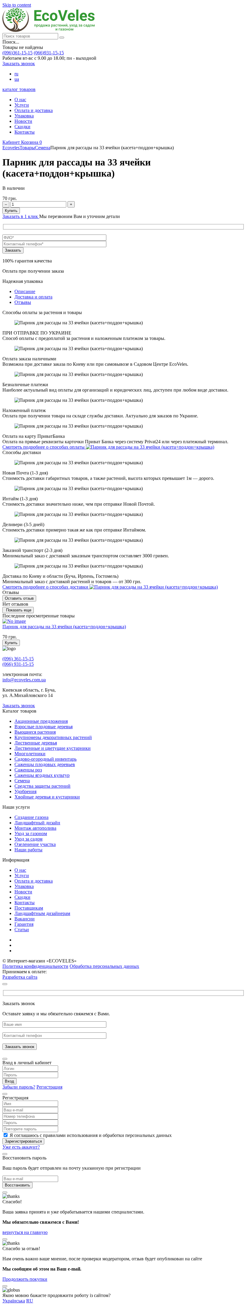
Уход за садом (28, 838)
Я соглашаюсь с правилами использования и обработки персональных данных (91, 1135)
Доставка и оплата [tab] (33, 296)
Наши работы (28, 849)
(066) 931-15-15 (18, 664)
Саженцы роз (28, 769)
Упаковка (24, 115)
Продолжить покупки (24, 1279)
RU (29, 1300)
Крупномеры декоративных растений (53, 737)
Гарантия (23, 924)
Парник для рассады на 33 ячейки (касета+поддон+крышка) (64, 626)
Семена (22, 780)
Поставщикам (28, 908)
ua (16, 79)
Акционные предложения (41, 721)
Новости (23, 121)
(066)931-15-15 (49, 52)
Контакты (24, 132)
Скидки (22, 126)
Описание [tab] (24, 291)
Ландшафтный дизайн (37, 822)
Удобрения (25, 791)
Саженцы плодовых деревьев (44, 764)
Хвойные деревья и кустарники (47, 796)
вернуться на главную (25, 1232)
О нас (20, 99)
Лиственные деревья (35, 742)
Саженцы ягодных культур (42, 775)
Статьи (21, 929)
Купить (11, 210)
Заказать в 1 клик (20, 216)
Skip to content (16, 5)
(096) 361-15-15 (18, 658)
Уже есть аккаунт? (21, 1147)
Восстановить (17, 1185)
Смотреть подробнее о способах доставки (45, 586)
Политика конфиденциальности (35, 966)
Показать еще (18, 610)
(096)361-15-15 (17, 52)
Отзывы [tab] (22, 302)
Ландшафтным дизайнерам (42, 913)
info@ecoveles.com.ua (24, 679)
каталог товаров (19, 89)
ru (16, 73)
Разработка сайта (19, 977)
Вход (9, 1081)
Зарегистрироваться (23, 1141)
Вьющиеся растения (35, 732)
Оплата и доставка (33, 110)
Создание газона (31, 817)
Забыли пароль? (18, 1086)
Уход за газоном (30, 833)
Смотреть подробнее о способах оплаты (44, 447)
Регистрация (49, 1086)
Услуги (21, 105)
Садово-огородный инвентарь (45, 759)
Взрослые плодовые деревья (43, 726)
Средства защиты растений (42, 786)
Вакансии (24, 918)
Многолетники (29, 753)
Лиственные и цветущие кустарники (52, 748)
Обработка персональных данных (104, 966)
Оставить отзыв (19, 598)
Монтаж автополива (35, 828)
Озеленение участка (35, 844)
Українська (13, 1300)
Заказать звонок (18, 63)
